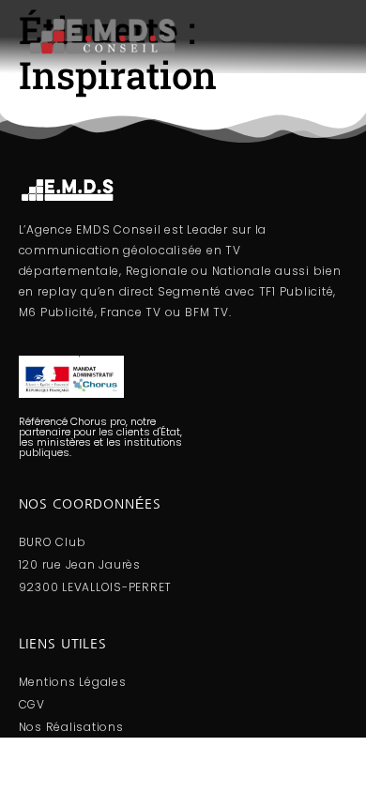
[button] (279, 36)
